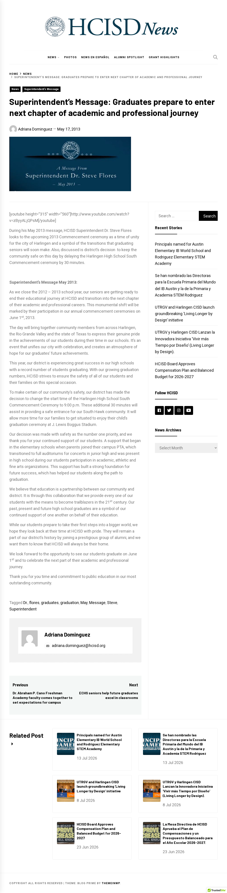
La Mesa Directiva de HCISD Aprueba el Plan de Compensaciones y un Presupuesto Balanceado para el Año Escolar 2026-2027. (188, 833)
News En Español (95, 57)
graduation (69, 602)
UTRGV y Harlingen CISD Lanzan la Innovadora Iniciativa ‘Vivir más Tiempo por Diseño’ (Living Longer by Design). (188, 789)
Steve (112, 602)
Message (97, 602)
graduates (50, 602)
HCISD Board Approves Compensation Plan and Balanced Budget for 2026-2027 (184, 370)
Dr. (25, 602)
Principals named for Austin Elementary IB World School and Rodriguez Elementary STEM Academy (99, 742)
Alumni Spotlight (129, 57)
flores (34, 602)
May (84, 602)
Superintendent (23, 609)
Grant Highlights (164, 57)
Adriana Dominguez (35, 129)
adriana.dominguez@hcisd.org (78, 645)
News (52, 57)
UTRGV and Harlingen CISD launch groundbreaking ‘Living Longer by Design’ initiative (185, 313)
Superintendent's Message (41, 89)
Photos (70, 57)
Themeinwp (111, 883)
